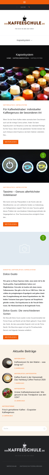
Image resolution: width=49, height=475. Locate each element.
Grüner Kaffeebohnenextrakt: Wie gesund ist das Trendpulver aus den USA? (30, 394)
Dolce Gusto (10, 274)
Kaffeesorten (31, 373)
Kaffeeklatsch (9, 105)
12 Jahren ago (7, 415)
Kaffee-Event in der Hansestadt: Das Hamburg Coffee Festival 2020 (30, 378)
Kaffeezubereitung (21, 58)
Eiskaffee (7, 269)
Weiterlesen (11, 142)
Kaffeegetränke (8, 406)
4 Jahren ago (19, 368)
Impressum (12, 466)
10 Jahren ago (19, 400)
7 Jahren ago (19, 383)
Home (9, 58)
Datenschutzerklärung (31, 466)
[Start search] (29, 7)
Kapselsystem (23, 40)
